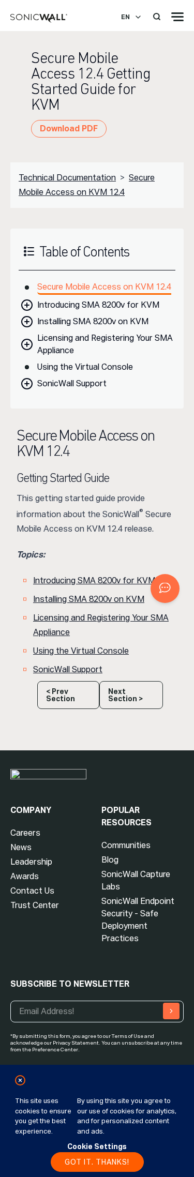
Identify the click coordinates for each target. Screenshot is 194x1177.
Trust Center (34, 905)
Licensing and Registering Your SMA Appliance (105, 344)
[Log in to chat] (165, 588)
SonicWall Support (72, 383)
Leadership (31, 862)
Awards (24, 876)
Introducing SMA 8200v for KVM (98, 305)
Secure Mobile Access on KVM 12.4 (104, 287)
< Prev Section (60, 695)
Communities (126, 845)
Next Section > (125, 695)
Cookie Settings (97, 1146)
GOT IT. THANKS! (97, 1162)
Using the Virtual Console (85, 367)
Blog (109, 860)
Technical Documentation (67, 178)
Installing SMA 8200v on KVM (92, 321)
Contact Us (32, 891)
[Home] (38, 18)
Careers (25, 833)
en (125, 17)
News (21, 847)
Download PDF (69, 128)
